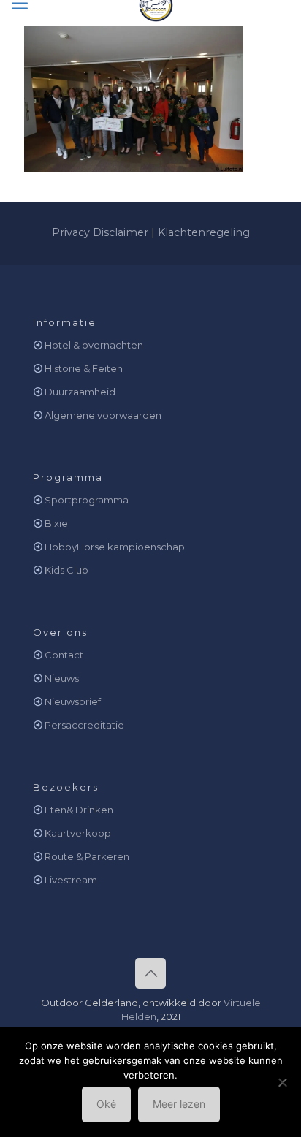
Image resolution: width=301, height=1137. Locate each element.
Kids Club (66, 570)
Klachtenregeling (204, 232)
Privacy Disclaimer (100, 232)
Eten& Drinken (79, 809)
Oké (106, 1104)
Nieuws (62, 678)
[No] (282, 1082)
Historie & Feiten (84, 368)
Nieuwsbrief (73, 701)
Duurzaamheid (80, 392)
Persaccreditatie (84, 725)
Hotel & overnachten (94, 345)
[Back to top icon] (150, 973)
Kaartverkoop (78, 833)
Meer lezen (179, 1104)
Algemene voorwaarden (103, 415)
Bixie (56, 523)
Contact (64, 655)
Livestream (71, 880)
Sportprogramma (87, 500)
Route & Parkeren (87, 856)
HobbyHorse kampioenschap (115, 546)
